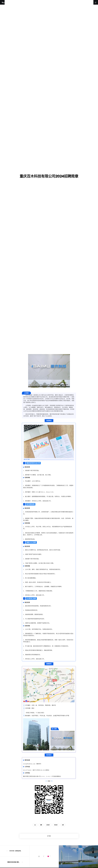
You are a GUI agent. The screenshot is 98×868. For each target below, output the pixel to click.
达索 (63, 825)
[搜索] (91, 2)
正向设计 (48, 825)
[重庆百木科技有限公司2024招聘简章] (39, 856)
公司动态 (49, 172)
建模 (41, 825)
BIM (35, 825)
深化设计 (56, 825)
